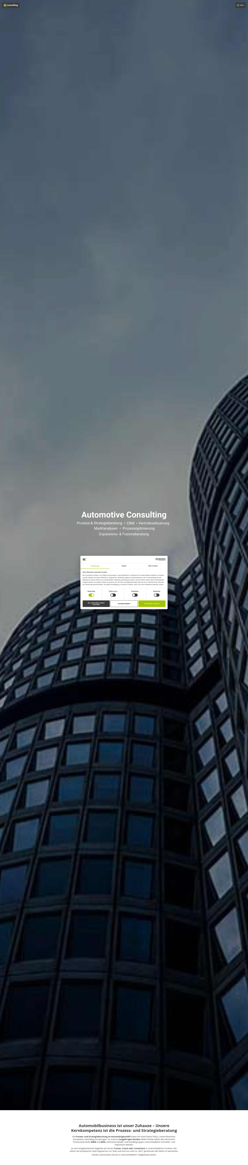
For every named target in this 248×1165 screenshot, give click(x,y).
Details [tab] (124, 566)
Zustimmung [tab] (95, 566)
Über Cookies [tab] (153, 566)
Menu (242, 5)
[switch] (113, 595)
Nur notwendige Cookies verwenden (96, 603)
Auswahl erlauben (124, 604)
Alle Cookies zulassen (151, 604)
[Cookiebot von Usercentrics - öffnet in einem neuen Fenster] (157, 559)
